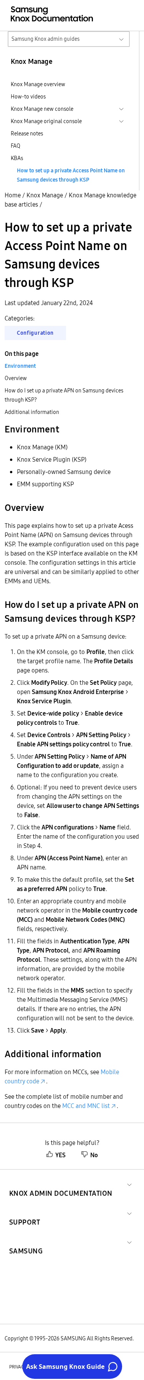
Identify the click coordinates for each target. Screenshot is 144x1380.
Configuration (35, 333)
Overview (16, 378)
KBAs (17, 158)
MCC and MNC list (86, 1105)
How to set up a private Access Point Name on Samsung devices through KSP (71, 175)
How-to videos (28, 96)
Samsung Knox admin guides (45, 39)
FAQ (15, 146)
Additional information (32, 412)
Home (13, 195)
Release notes (27, 133)
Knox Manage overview (38, 84)
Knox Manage (44, 195)
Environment (20, 366)
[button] (61, 1184)
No (94, 1155)
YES (60, 1155)
